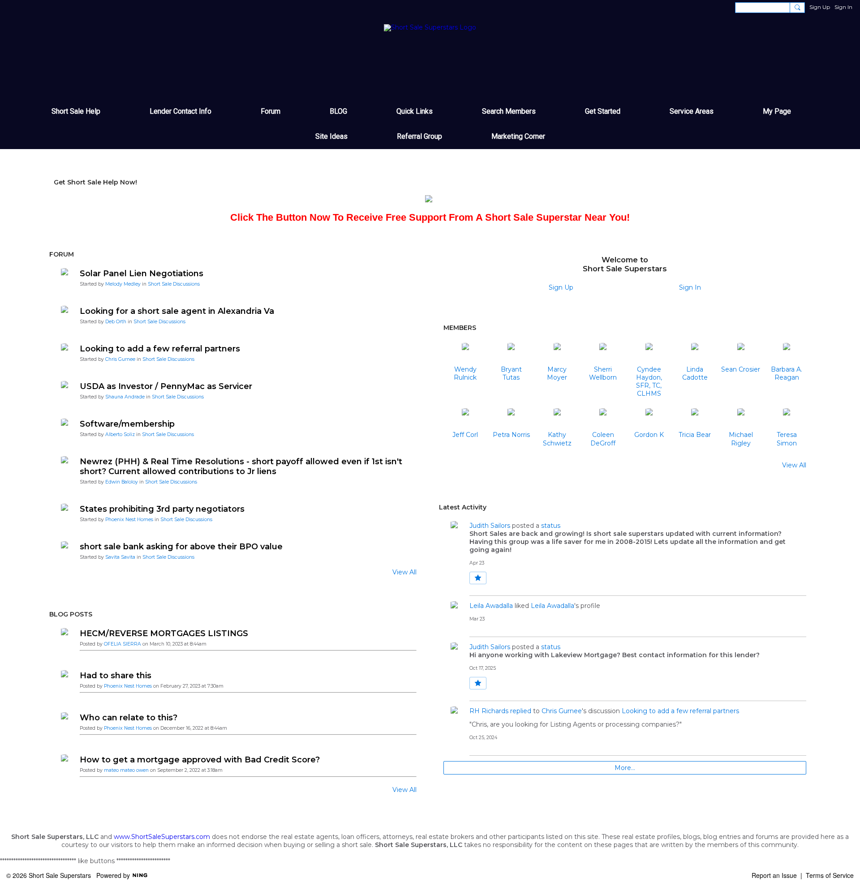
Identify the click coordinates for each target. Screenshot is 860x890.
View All (404, 572)
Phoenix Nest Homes (129, 519)
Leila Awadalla (491, 606)
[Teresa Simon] (786, 419)
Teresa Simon (787, 439)
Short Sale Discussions (174, 284)
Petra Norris (511, 435)
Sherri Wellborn (603, 373)
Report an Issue (774, 875)
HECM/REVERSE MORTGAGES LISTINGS (164, 633)
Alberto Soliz (120, 434)
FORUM (61, 254)
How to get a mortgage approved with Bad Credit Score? (200, 760)
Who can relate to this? (128, 718)
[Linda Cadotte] (694, 353)
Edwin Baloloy (121, 482)
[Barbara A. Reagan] (786, 353)
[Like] (477, 578)
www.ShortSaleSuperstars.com (162, 837)
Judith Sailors (489, 526)
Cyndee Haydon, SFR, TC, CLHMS (649, 381)
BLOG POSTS (70, 614)
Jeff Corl (465, 435)
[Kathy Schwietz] (557, 419)
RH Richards (488, 711)
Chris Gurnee (120, 359)
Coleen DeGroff (602, 439)
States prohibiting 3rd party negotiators (162, 509)
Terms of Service (830, 875)
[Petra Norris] (511, 419)
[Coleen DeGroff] (603, 419)
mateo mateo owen (126, 770)
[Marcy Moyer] (557, 353)
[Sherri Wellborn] (603, 353)
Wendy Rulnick (465, 373)
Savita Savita (120, 557)
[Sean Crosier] (741, 353)
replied (520, 711)
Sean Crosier (740, 369)
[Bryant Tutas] (511, 353)
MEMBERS (459, 328)
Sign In (843, 7)
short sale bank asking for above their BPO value (181, 547)
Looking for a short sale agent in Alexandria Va (177, 311)
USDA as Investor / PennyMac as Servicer (166, 386)
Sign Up (819, 7)
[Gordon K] (649, 419)
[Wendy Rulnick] (465, 353)
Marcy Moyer (557, 373)
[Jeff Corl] (465, 419)
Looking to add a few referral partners (160, 349)
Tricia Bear (695, 435)
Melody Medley (123, 284)
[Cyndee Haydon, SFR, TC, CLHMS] (649, 353)
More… (625, 768)
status (550, 526)
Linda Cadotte (695, 373)
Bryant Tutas (511, 373)
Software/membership (127, 424)
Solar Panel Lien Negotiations (141, 273)
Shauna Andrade (125, 397)
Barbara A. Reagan (786, 373)
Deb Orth (115, 322)
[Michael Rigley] (741, 419)
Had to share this (115, 675)
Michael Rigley (741, 439)
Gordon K (649, 435)
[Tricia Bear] (694, 419)
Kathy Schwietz (557, 439)
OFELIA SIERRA (122, 644)
